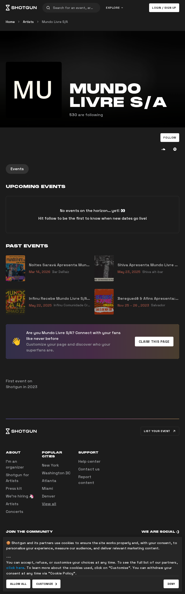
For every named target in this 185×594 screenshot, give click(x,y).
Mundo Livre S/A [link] (55, 22)
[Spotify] (175, 149)
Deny (171, 584)
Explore (113, 8)
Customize (44, 584)
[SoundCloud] (163, 149)
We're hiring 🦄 (20, 496)
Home (10, 22)
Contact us (88, 469)
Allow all (18, 584)
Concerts (14, 511)
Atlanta (49, 480)
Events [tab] (17, 168)
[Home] (21, 8)
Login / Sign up (164, 8)
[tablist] (92, 169)
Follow (169, 138)
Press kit (14, 488)
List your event (157, 431)
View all (49, 503)
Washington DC (56, 472)
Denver (48, 496)
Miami (47, 488)
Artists (28, 22)
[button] (169, 137)
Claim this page (154, 341)
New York (50, 465)
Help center (89, 461)
